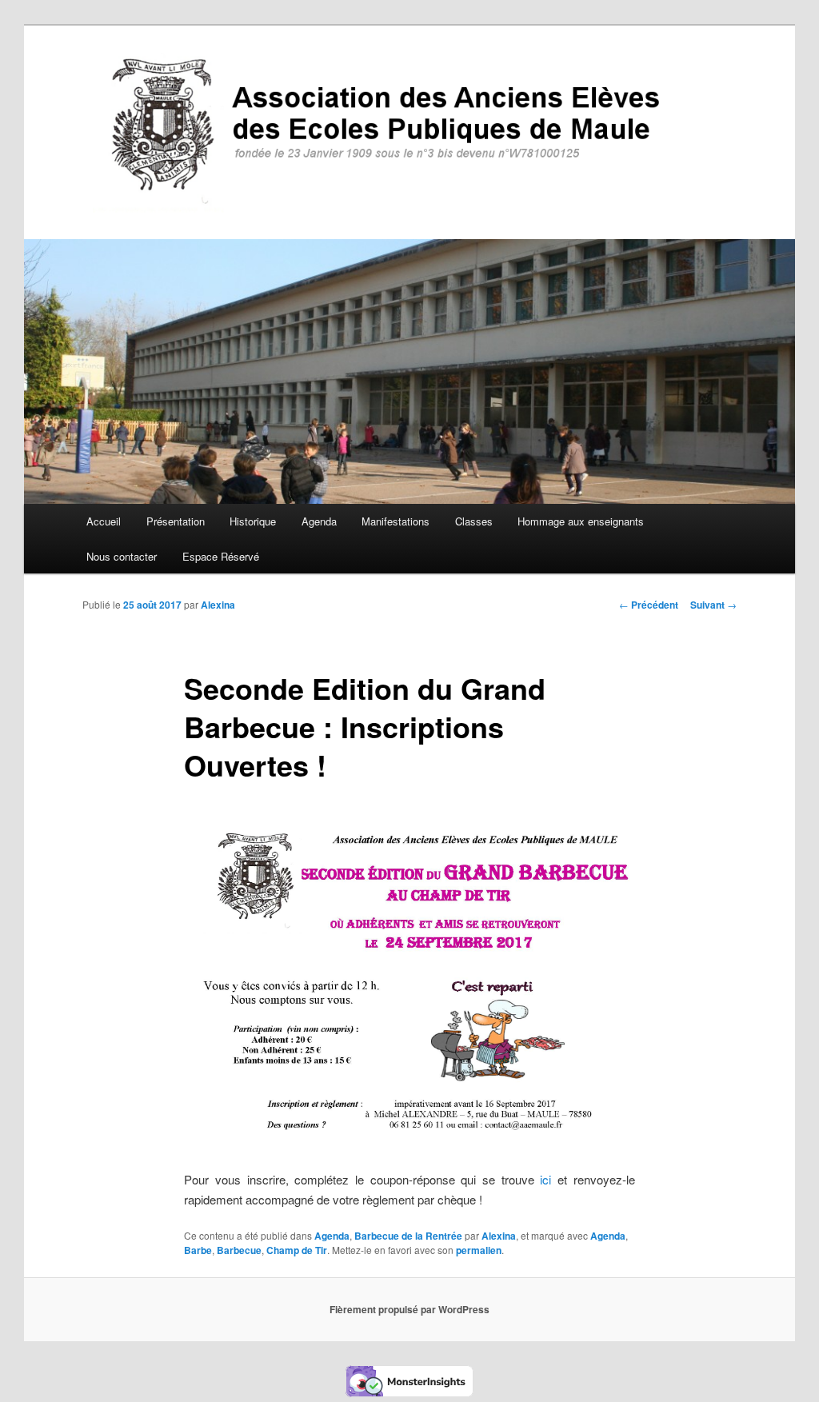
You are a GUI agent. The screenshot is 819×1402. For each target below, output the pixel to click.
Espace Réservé (220, 556)
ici (545, 1179)
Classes (474, 521)
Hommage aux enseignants (580, 521)
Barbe (198, 1250)
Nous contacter (121, 556)
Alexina (218, 604)
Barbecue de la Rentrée (408, 1235)
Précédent (648, 604)
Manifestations (395, 521)
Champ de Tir (296, 1250)
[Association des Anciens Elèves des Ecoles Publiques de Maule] (409, 132)
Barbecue (239, 1250)
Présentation (175, 521)
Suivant (713, 604)
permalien (478, 1250)
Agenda (319, 521)
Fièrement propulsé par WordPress (409, 1309)
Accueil (103, 521)
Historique (253, 521)
